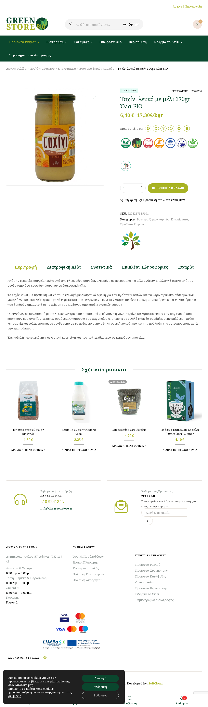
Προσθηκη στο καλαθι (168, 188)
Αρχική (177, 6)
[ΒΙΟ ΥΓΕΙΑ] (131, 240)
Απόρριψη (100, 687)
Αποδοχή (100, 678)
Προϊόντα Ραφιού (42, 68)
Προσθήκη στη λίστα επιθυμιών (164, 200)
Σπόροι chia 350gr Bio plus (129, 430)
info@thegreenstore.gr (56, 508)
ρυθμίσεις (14, 696)
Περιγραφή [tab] (25, 267)
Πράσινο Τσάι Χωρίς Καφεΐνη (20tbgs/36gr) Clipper (180, 432)
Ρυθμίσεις (100, 695)
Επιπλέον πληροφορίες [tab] (145, 267)
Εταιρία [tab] (186, 267)
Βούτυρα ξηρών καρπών (96, 68)
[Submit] (147, 521)
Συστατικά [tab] (101, 267)
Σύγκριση (131, 200)
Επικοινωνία (193, 6)
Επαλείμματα (67, 68)
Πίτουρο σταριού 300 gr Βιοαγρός (28, 432)
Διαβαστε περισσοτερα (128, 446)
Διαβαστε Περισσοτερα (27, 450)
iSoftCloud (155, 683)
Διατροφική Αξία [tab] (64, 267)
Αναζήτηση (131, 24)
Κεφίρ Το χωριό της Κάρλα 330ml (79, 432)
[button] (94, 97)
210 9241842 (52, 501)
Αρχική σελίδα (16, 68)
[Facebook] (45, 657)
